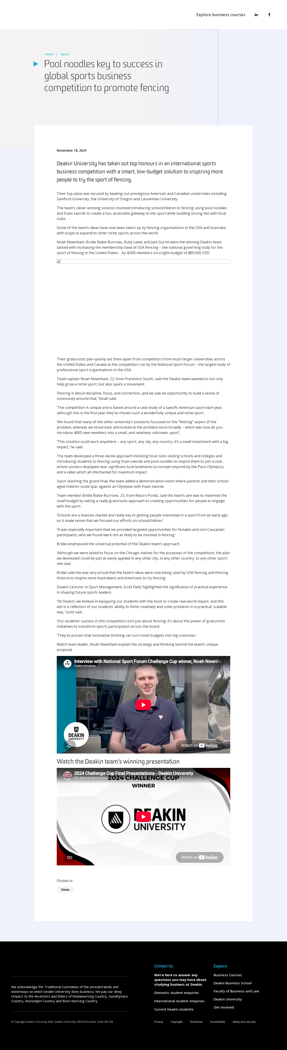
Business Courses (228, 975)
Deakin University (228, 999)
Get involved (224, 1007)
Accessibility (217, 1021)
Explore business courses (220, 14)
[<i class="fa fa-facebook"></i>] (269, 14)
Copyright (177, 1021)
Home (49, 54)
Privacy (158, 1021)
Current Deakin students (174, 1009)
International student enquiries (179, 1001)
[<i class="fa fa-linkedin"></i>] (256, 14)
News (65, 54)
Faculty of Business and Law (236, 991)
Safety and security (244, 1021)
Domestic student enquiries (176, 992)
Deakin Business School (233, 983)
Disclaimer (196, 1021)
